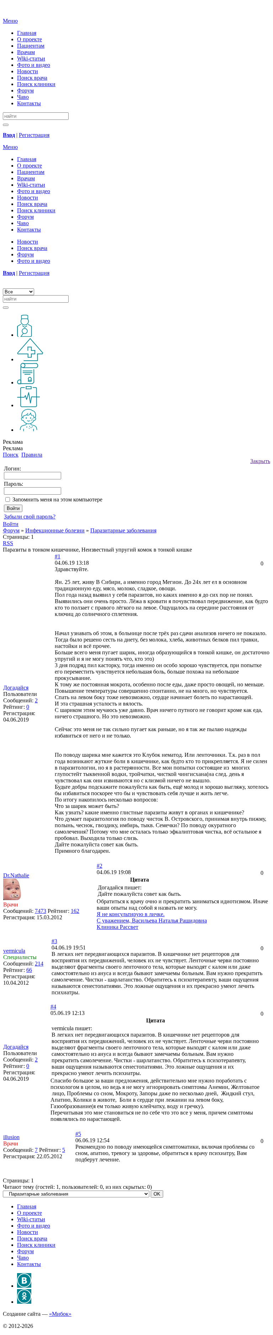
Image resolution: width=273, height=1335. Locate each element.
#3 (54, 941)
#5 (78, 1134)
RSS (8, 543)
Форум (25, 90)
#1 (57, 556)
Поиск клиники (36, 84)
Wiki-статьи (31, 58)
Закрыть (260, 461)
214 (39, 964)
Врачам (26, 52)
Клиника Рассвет (117, 927)
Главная (26, 33)
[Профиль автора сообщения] (12, 898)
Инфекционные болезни (55, 530)
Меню (10, 21)
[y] (6, 125)
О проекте (29, 39)
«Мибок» (60, 1314)
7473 (40, 911)
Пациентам (30, 46)
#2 (99, 866)
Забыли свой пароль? (29, 517)
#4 (53, 1007)
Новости (27, 71)
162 (75, 911)
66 (29, 970)
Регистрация (34, 135)
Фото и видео (33, 65)
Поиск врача (32, 78)
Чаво (23, 97)
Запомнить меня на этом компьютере (57, 499)
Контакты (29, 103)
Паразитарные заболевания (123, 530)
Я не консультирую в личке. (131, 914)
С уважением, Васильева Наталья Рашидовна (152, 921)
